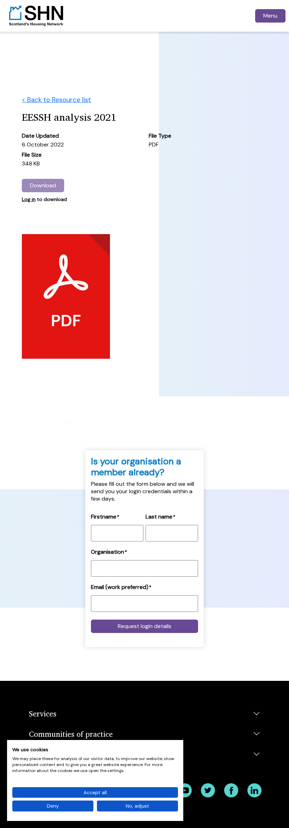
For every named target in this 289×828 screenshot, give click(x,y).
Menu (270, 15)
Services (42, 713)
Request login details (144, 626)
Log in (29, 199)
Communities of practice (71, 734)
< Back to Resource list (56, 99)
